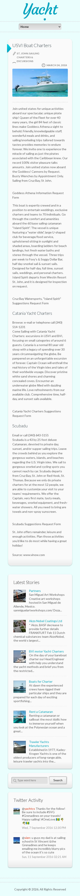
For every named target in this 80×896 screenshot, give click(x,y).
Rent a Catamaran (41, 711)
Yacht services (40, 16)
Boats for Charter (40, 681)
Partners (35, 591)
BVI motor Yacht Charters (46, 651)
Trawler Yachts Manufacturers (39, 743)
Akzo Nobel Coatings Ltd (45, 621)
